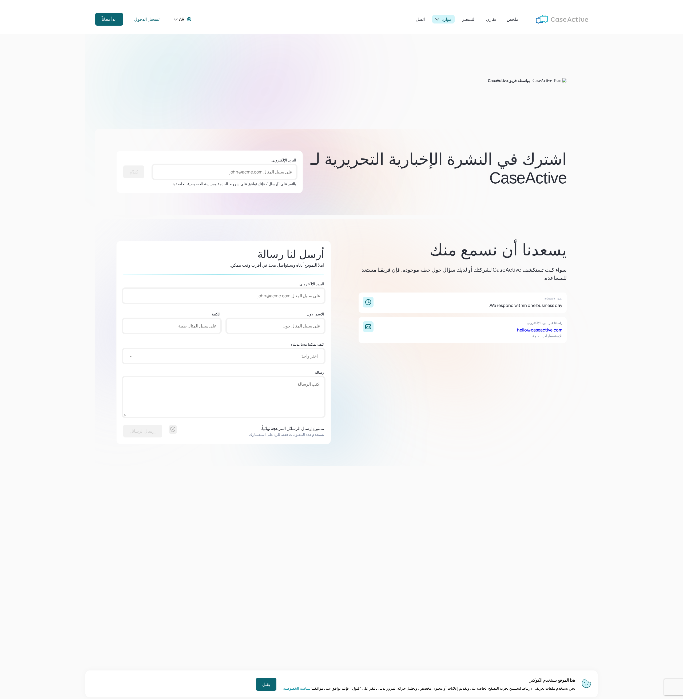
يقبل (266, 684)
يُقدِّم (134, 172)
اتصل (420, 19)
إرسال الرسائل (143, 431)
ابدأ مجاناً (109, 19)
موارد (446, 19)
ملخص (512, 19)
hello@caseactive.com (539, 330)
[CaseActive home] (562, 19)
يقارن (491, 19)
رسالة (319, 372)
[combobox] (229, 356)
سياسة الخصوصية (297, 688)
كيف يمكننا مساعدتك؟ (307, 344)
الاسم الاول (315, 314)
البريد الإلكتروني (283, 160)
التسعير (468, 19)
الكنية (216, 314)
